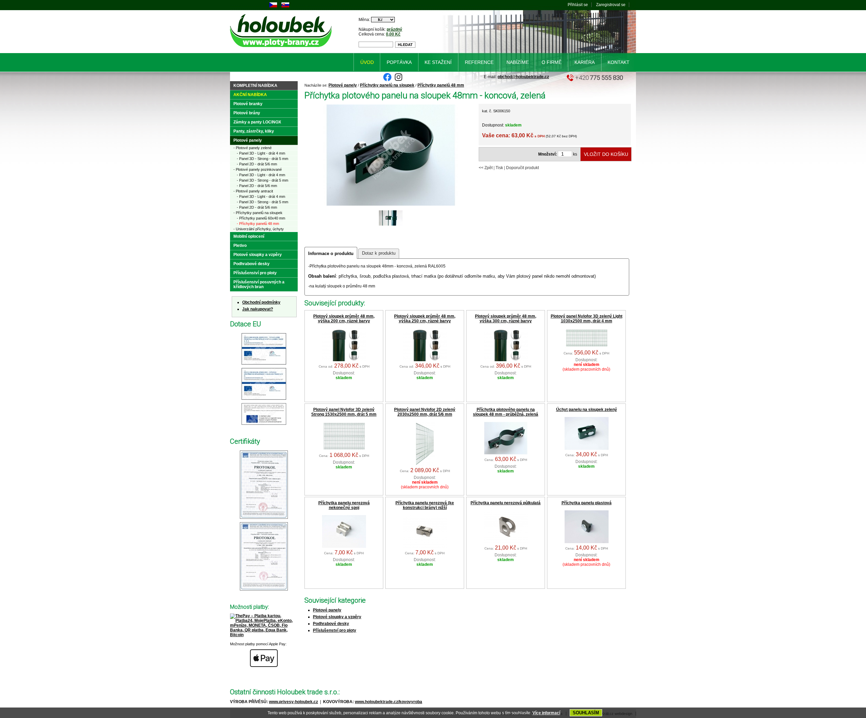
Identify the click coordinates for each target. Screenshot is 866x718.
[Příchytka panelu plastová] (587, 541)
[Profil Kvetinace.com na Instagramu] (398, 79)
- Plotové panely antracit (253, 191)
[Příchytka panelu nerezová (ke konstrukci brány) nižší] (425, 546)
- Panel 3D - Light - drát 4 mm (261, 153)
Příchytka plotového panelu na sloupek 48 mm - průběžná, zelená (505, 412)
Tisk (499, 167)
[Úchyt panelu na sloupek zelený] (587, 448)
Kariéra (584, 62)
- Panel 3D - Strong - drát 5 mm (262, 159)
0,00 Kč (393, 34)
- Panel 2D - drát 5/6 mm (257, 164)
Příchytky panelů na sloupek (387, 85)
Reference (479, 62)
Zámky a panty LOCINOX (257, 122)
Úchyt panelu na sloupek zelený (586, 409)
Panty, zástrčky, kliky (253, 131)
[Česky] (273, 6)
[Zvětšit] (264, 365)
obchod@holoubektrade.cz (523, 76)
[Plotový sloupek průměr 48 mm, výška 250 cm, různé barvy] (425, 359)
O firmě (552, 62)
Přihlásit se (578, 4)
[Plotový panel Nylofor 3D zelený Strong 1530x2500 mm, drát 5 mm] (344, 449)
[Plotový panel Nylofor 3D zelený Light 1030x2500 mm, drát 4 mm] (587, 346)
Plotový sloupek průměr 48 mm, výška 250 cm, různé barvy (424, 318)
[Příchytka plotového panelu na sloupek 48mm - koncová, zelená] (390, 205)
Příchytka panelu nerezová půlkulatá (506, 503)
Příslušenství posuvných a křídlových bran (258, 284)
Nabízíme (517, 62)
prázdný (394, 29)
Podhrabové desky (331, 623)
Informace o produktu (331, 253)
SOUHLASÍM (586, 712)
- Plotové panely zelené (252, 148)
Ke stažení (438, 62)
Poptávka (399, 62)
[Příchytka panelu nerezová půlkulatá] (506, 541)
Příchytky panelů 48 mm (440, 85)
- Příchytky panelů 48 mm (258, 224)
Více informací (546, 713)
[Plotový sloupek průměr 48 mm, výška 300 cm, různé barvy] (506, 359)
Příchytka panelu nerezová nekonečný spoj (344, 505)
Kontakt (619, 62)
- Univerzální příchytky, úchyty (258, 229)
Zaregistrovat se (610, 4)
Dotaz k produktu (378, 253)
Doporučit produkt (522, 167)
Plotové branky (248, 103)
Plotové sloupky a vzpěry (337, 617)
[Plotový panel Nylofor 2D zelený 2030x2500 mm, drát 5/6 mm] (424, 464)
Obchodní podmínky (261, 302)
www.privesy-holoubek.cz (293, 701)
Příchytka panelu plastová (587, 503)
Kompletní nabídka (255, 85)
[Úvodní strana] (282, 48)
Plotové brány (246, 113)
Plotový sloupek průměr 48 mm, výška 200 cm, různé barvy (343, 318)
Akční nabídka (250, 94)
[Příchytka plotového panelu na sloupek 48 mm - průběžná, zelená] (506, 453)
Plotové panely (342, 85)
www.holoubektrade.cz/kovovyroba (388, 701)
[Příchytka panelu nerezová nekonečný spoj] (344, 546)
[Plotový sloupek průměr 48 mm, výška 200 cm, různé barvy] (344, 359)
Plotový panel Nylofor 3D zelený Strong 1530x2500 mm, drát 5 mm (344, 412)
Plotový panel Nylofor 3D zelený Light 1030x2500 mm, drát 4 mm (586, 318)
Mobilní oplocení (248, 236)
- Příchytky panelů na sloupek (257, 213)
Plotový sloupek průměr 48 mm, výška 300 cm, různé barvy (505, 318)
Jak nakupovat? (257, 309)
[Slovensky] (285, 6)
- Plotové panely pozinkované (257, 169)
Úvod (367, 62)
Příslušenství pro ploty (334, 630)
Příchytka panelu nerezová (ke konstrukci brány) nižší (424, 505)
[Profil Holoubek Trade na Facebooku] (387, 79)
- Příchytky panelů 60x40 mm (261, 218)
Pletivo (240, 245)
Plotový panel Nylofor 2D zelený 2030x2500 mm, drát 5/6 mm (424, 412)
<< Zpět (486, 167)
